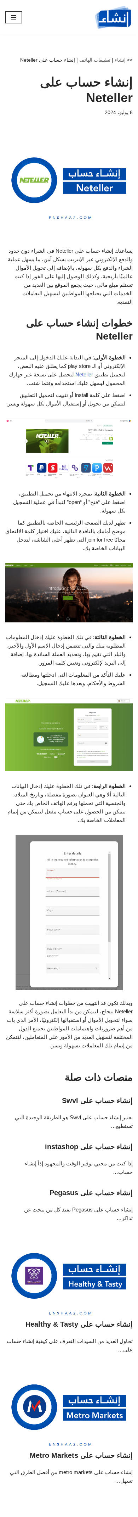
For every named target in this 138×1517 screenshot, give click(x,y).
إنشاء (120, 60)
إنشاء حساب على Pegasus (91, 1193)
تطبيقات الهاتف (94, 60)
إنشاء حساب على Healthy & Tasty (79, 1324)
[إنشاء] (113, 17)
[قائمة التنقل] (13, 17)
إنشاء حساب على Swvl (97, 1100)
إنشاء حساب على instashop (89, 1147)
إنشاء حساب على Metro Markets (81, 1455)
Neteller (83, 374)
